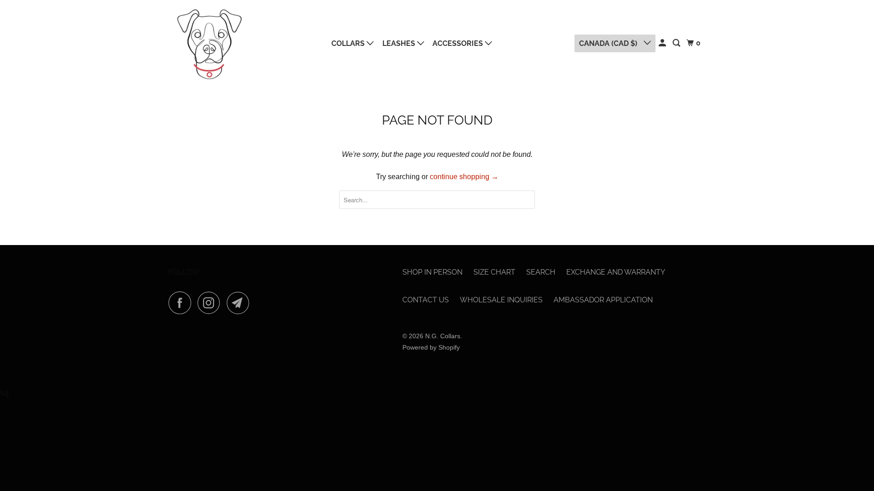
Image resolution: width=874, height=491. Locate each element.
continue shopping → (464, 176)
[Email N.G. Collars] (240, 302)
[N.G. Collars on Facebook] (182, 302)
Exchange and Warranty (615, 272)
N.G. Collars (442, 336)
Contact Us (425, 300)
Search (540, 272)
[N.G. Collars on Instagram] (211, 302)
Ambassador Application (603, 300)
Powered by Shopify (431, 347)
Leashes (399, 43)
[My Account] (663, 43)
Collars (348, 43)
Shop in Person (432, 272)
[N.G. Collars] (209, 43)
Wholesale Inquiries (501, 300)
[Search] (677, 43)
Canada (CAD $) (609, 43)
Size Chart (494, 272)
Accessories (458, 43)
